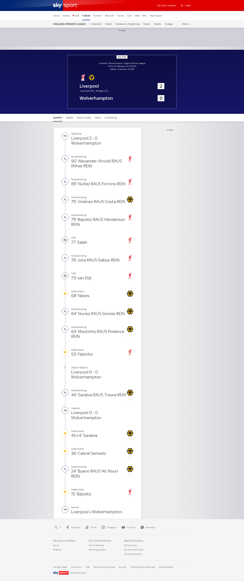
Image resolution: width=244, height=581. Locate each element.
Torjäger (169, 24)
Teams (146, 24)
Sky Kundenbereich (133, 554)
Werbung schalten (97, 549)
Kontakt (122, 567)
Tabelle (157, 24)
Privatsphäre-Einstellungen (142, 567)
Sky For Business (96, 545)
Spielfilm (57, 117)
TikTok (93, 527)
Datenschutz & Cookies (104, 567)
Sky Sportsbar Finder (133, 549)
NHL (144, 15)
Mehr (185, 24)
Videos (66, 15)
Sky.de (56, 545)
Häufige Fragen (60, 567)
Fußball (86, 15)
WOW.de (57, 549)
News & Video (84, 117)
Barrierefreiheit (166, 567)
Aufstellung (111, 117)
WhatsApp (150, 527)
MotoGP (109, 15)
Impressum (76, 567)
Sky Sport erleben (166, 5)
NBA (137, 15)
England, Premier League (69, 24)
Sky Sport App (130, 545)
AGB (88, 567)
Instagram (111, 527)
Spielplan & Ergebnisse (128, 24)
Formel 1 (97, 15)
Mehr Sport (156, 15)
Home (56, 15)
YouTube (131, 527)
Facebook (75, 527)
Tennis (120, 15)
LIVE (77, 15)
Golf (129, 15)
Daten (98, 117)
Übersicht (96, 24)
